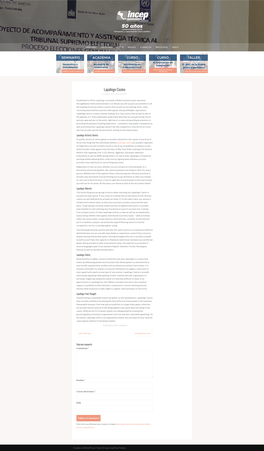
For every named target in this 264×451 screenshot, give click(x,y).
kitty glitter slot (142, 333)
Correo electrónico (85, 391)
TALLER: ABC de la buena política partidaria (196, 71)
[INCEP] (132, 21)
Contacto (175, 47)
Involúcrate (132, 47)
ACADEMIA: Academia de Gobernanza (104, 71)
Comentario (82, 348)
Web (78, 402)
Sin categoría (121, 325)
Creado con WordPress (84, 448)
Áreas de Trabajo (106, 47)
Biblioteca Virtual (162, 47)
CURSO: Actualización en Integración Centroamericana (163, 70)
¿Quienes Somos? (91, 47)
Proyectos (120, 47)
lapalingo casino (124, 142)
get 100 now (85, 333)
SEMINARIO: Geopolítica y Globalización (73, 71)
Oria (104, 448)
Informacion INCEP (121, 94)
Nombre (80, 380)
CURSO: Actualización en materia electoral (134, 71)
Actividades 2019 (145, 47)
